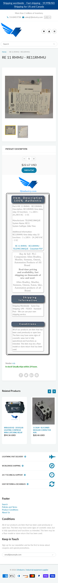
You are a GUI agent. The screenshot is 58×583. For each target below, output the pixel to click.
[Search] (54, 44)
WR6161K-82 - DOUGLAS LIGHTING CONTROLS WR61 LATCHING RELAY (13, 430)
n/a (13, 363)
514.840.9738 (15, 17)
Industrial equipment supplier (37, 570)
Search (5, 504)
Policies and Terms (9, 507)
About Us (6, 512)
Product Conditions (10, 510)
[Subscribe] (53, 555)
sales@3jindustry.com (34, 17)
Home (4, 52)
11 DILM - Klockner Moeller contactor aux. (42, 430)
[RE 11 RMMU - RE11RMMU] (29, 97)
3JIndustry (20, 570)
